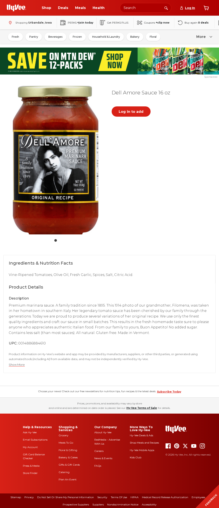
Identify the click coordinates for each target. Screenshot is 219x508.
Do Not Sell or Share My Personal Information (65, 497)
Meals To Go (66, 442)
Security (102, 497)
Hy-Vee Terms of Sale (141, 408)
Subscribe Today (169, 391)
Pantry (33, 36)
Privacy (29, 497)
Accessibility (149, 504)
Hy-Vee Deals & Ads (141, 435)
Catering (64, 472)
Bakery (134, 36)
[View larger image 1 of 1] (55, 160)
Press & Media (31, 465)
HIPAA (134, 497)
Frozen (77, 36)
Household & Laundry (106, 36)
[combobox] (145, 8)
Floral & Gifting (68, 450)
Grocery (63, 435)
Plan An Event (68, 479)
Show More (17, 364)
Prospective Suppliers (76, 504)
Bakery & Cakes (68, 457)
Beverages (55, 36)
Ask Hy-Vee (30, 432)
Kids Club (135, 457)
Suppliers (98, 504)
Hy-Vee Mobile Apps (142, 450)
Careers (99, 451)
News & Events (103, 458)
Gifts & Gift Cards (69, 464)
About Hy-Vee (102, 432)
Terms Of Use (119, 497)
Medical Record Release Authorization (165, 497)
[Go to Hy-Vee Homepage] (16, 7)
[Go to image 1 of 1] (55, 240)
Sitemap (15, 497)
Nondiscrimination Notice (122, 504)
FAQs (97, 465)
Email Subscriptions (35, 439)
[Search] (166, 7)
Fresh (15, 36)
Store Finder (30, 473)
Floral (153, 36)
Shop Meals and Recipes (144, 442)
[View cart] (206, 8)
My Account (30, 447)
